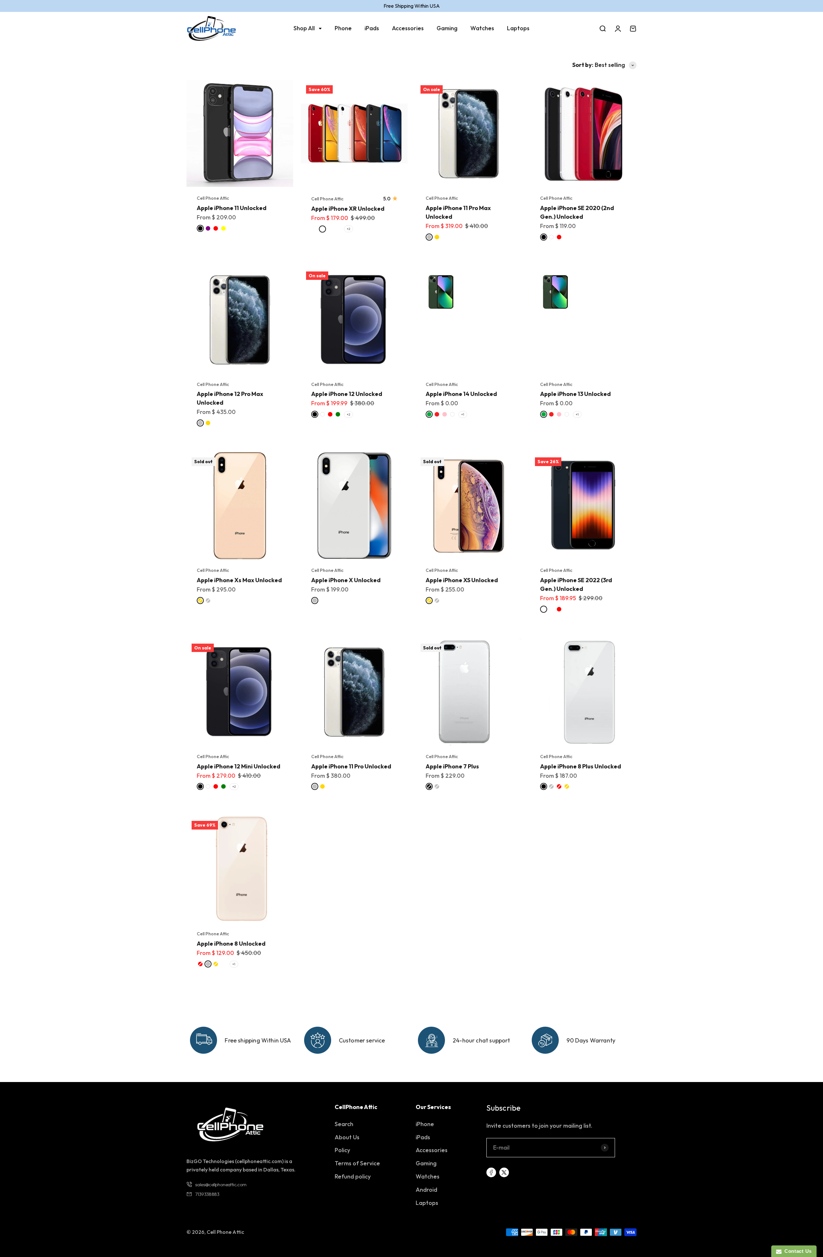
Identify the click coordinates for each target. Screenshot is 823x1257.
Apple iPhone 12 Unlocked (346, 394)
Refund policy (353, 1176)
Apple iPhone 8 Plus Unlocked (580, 766)
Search (344, 1124)
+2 (348, 229)
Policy (342, 1150)
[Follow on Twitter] (504, 1172)
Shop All (304, 28)
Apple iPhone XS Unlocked (462, 580)
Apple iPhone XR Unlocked (347, 208)
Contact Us (797, 1251)
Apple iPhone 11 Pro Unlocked (351, 766)
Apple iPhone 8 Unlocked (231, 943)
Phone (343, 28)
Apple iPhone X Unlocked (346, 580)
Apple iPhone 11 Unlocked (232, 208)
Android (426, 1189)
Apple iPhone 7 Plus (452, 766)
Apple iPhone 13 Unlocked (575, 394)
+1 (462, 414)
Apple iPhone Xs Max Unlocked (239, 580)
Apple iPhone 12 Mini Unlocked (238, 766)
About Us (347, 1137)
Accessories (408, 28)
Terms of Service (357, 1163)
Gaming (447, 28)
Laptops (518, 28)
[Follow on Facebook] (491, 1172)
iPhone (425, 1124)
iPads (372, 28)
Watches (482, 28)
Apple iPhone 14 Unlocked (461, 394)
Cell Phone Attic (213, 198)
